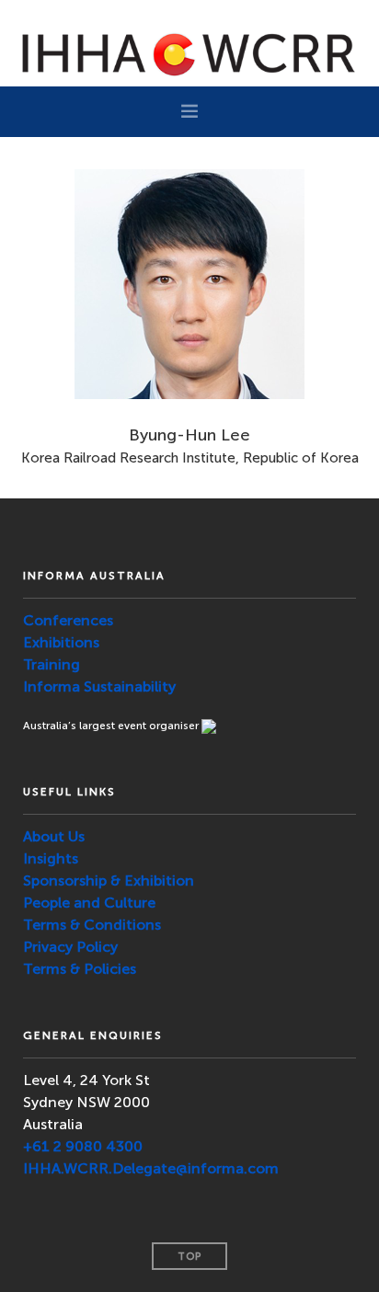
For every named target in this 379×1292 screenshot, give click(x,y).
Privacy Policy (70, 946)
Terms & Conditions (92, 924)
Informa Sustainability (99, 686)
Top (189, 1257)
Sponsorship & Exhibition (108, 880)
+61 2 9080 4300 (83, 1146)
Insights (50, 858)
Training (51, 664)
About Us (54, 836)
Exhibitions (61, 642)
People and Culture (89, 902)
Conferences (68, 620)
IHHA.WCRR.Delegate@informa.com (151, 1168)
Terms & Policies (79, 969)
